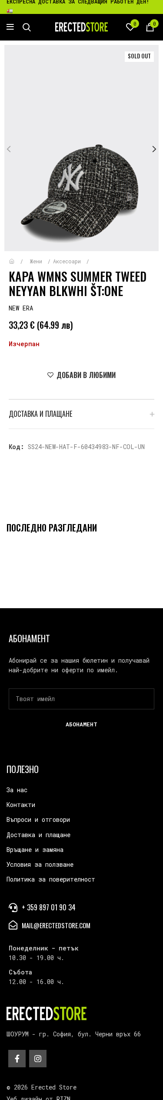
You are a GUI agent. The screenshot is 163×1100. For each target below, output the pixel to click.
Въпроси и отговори (38, 819)
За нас (17, 790)
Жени (37, 261)
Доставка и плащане (38, 835)
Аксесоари (68, 261)
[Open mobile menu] (10, 27)
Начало (18, 257)
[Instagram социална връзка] (38, 1058)
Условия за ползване (40, 864)
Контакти (21, 804)
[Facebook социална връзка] (17, 1058)
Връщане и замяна (35, 849)
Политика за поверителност (51, 879)
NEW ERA (21, 308)
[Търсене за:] (26, 27)
